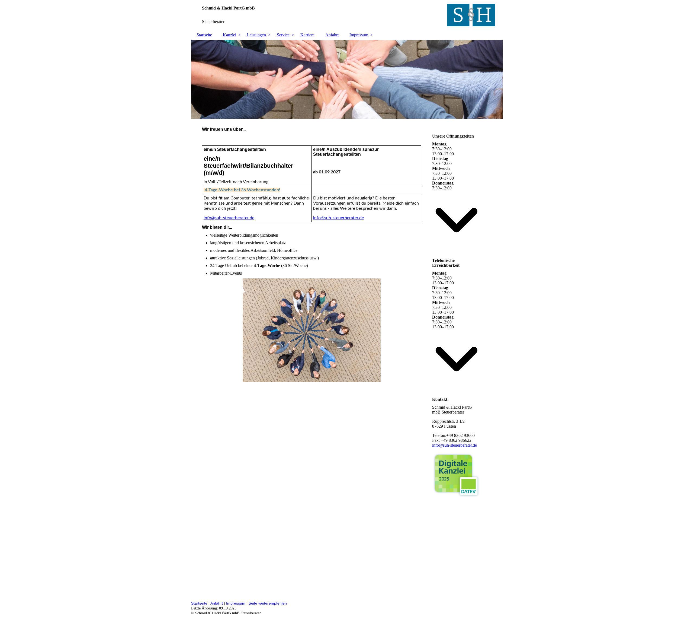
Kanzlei (229, 35)
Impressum (358, 35)
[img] (347, 15)
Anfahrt (332, 35)
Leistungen (256, 35)
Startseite (204, 35)
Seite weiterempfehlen (268, 603)
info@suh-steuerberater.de (229, 218)
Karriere (307, 35)
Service (283, 35)
